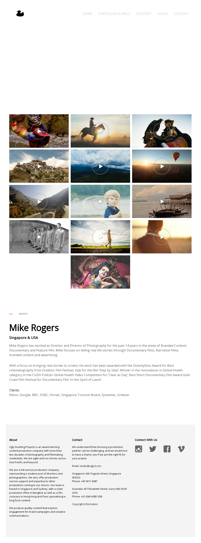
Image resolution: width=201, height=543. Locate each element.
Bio (11, 313)
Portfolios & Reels (114, 14)
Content (144, 14)
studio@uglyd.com (90, 466)
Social (162, 14)
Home (87, 14)
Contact (181, 14)
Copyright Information (85, 504)
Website (23, 313)
